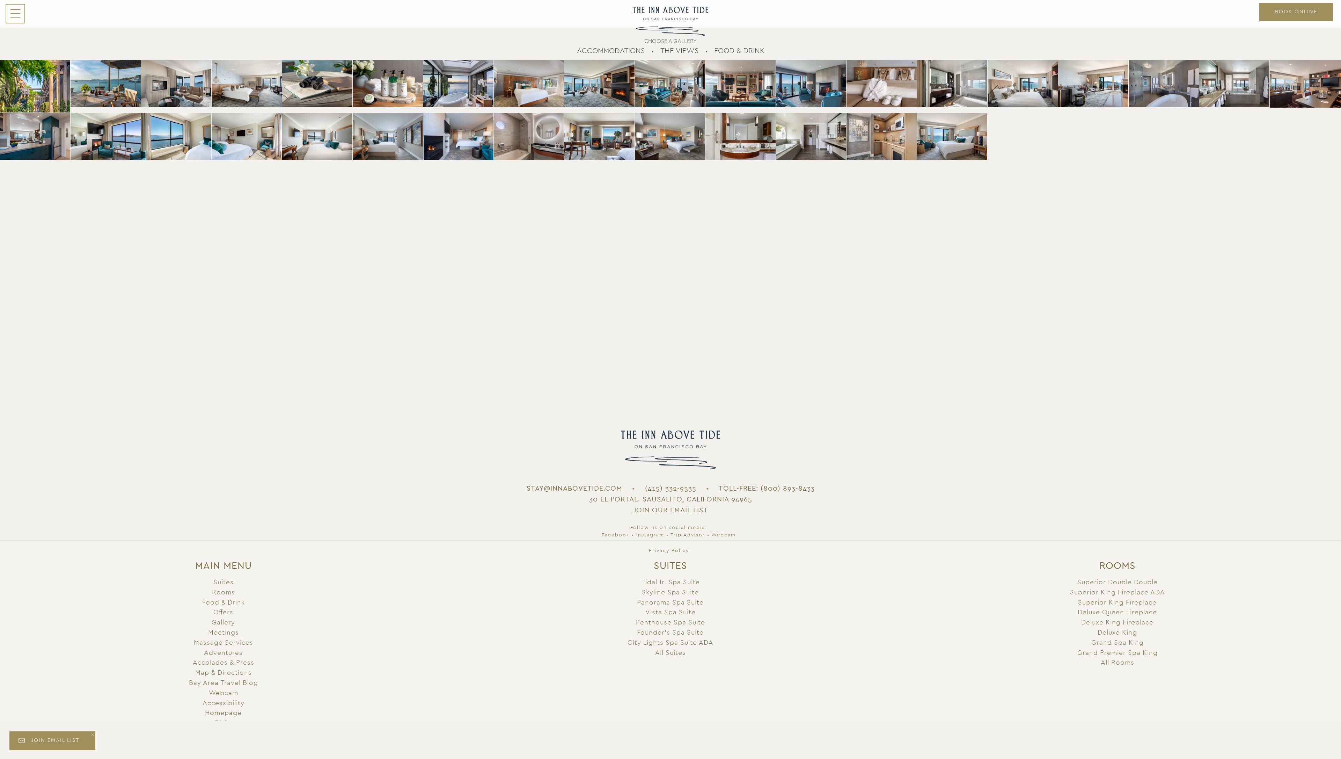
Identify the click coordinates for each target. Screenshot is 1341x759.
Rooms (223, 592)
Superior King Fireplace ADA (1117, 592)
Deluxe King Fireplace (1117, 622)
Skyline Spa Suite (670, 592)
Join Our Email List (670, 510)
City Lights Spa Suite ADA (670, 642)
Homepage (223, 713)
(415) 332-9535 (670, 488)
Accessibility (223, 703)
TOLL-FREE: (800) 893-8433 (767, 488)
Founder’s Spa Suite (670, 632)
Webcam (723, 535)
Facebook (616, 535)
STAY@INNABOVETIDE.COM (574, 488)
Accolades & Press (223, 662)
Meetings (223, 632)
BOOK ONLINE (1296, 11)
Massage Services (223, 642)
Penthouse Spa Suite (670, 622)
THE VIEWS (679, 51)
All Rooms (1117, 662)
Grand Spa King (1117, 642)
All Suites (670, 653)
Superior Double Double (1117, 582)
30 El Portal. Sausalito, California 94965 (670, 499)
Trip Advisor (687, 535)
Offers (223, 612)
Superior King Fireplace (1117, 602)
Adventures (223, 653)
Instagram (650, 535)
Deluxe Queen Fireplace (1117, 612)
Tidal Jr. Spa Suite (670, 582)
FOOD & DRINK (739, 51)
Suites (223, 582)
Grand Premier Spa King (1117, 653)
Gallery (223, 622)
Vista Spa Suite (670, 612)
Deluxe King (1117, 632)
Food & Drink (223, 602)
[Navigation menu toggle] (15, 13)
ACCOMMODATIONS (611, 51)
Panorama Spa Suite (670, 602)
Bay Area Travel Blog (223, 683)
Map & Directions (223, 673)
